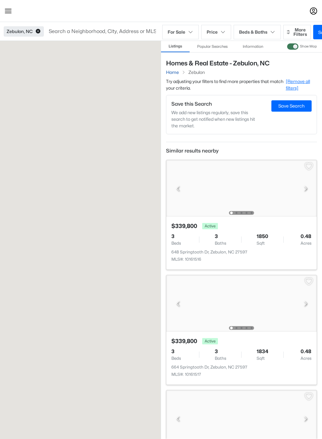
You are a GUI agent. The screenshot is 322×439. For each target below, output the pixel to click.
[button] (8, 11)
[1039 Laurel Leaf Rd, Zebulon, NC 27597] (241, 418)
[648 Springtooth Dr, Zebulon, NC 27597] (241, 188)
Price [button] (212, 32)
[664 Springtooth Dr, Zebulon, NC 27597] (241, 303)
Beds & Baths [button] (253, 32)
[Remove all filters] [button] (298, 85)
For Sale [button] (176, 32)
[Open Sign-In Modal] (313, 11)
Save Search (291, 105)
